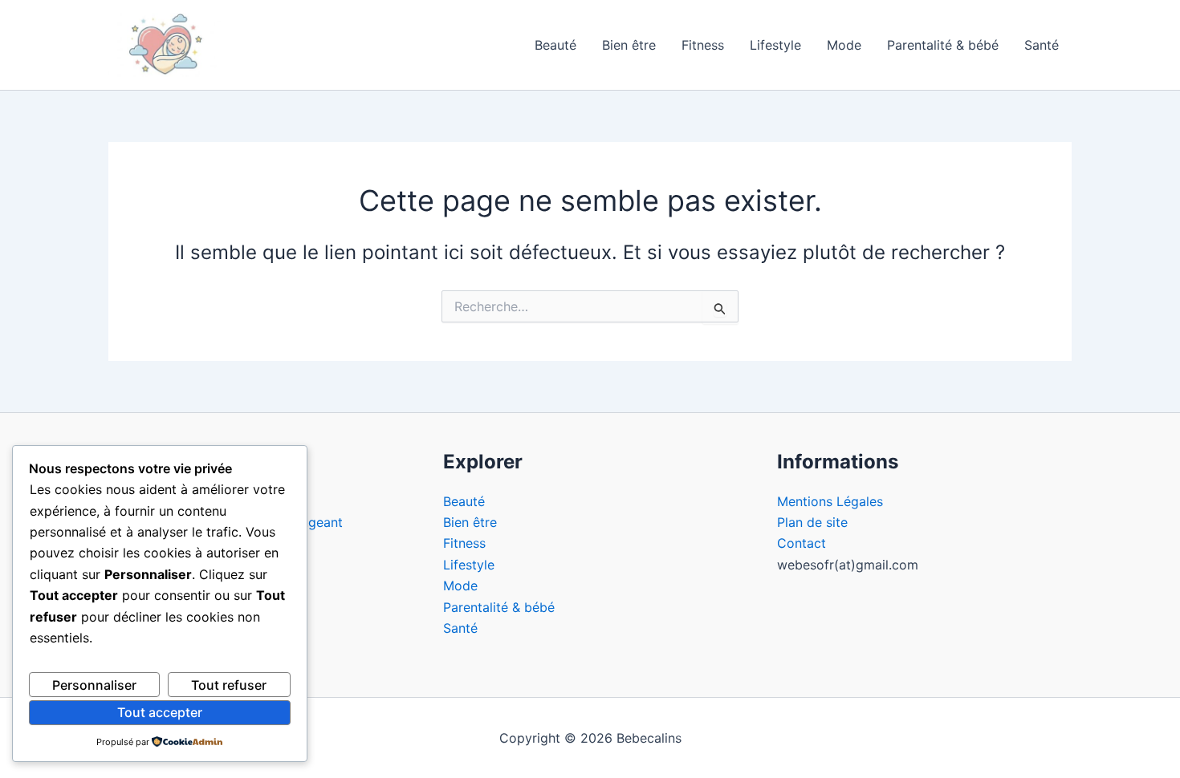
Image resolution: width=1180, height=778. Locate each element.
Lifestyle (775, 45)
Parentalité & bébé (943, 45)
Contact (801, 543)
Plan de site (812, 522)
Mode (844, 45)
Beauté (555, 45)
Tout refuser (229, 685)
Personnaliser (94, 685)
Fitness (703, 45)
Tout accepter (159, 712)
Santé (1041, 45)
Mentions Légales (830, 501)
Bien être (629, 45)
